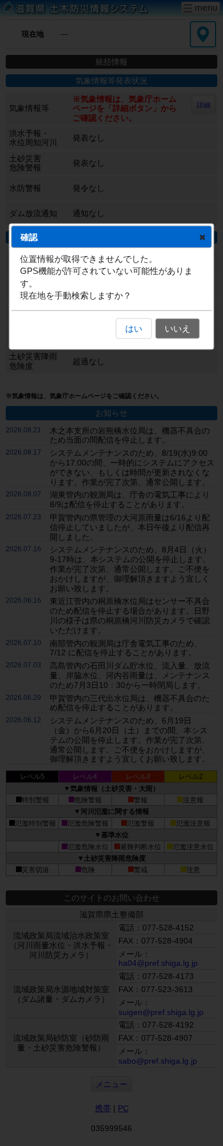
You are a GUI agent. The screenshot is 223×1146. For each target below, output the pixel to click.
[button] (203, 236)
